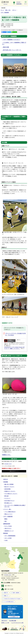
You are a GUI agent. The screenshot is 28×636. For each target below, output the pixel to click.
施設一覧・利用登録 (8, 484)
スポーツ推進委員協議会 (9, 535)
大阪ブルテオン (7, 528)
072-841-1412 (7, 463)
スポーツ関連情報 (5, 12)
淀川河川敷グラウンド (9, 500)
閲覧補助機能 (19, 3)
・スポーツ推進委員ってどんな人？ (11, 39)
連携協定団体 (6, 523)
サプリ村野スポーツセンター (10, 493)
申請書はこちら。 (6, 454)
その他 (5, 540)
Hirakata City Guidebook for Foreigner (12, 598)
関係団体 (5, 533)
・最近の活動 (5, 47)
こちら (14, 616)
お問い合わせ (4, 620)
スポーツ (14, 10)
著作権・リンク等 (5, 622)
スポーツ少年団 (7, 538)
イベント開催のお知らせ (9, 511)
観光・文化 (7, 10)
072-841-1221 (7, 574)
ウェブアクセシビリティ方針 (17, 622)
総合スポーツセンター (9, 486)
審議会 (5, 518)
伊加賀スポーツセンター (9, 491)
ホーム (2, 10)
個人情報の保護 (12, 620)
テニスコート (7, 498)
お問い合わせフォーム (14, 471)
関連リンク (6, 595)
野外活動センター (8, 502)
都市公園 (6, 495)
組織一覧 (6, 592)
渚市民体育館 (7, 488)
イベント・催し (7, 509)
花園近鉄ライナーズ (8, 530)
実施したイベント (8, 514)
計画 (5, 521)
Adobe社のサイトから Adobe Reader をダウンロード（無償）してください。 (14, 348)
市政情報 (5, 481)
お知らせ (5, 479)
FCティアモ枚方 (8, 526)
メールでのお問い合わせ (9, 601)
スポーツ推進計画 (7, 516)
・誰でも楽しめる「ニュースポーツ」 (12, 50)
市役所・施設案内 (15, 592)
